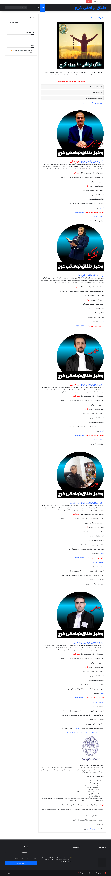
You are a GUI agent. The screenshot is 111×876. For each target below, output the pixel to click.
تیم (6, 873)
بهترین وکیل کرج (90, 829)
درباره (9, 873)
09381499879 (79, 558)
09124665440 (79, 212)
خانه (43, 7)
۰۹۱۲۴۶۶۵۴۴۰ (77, 728)
